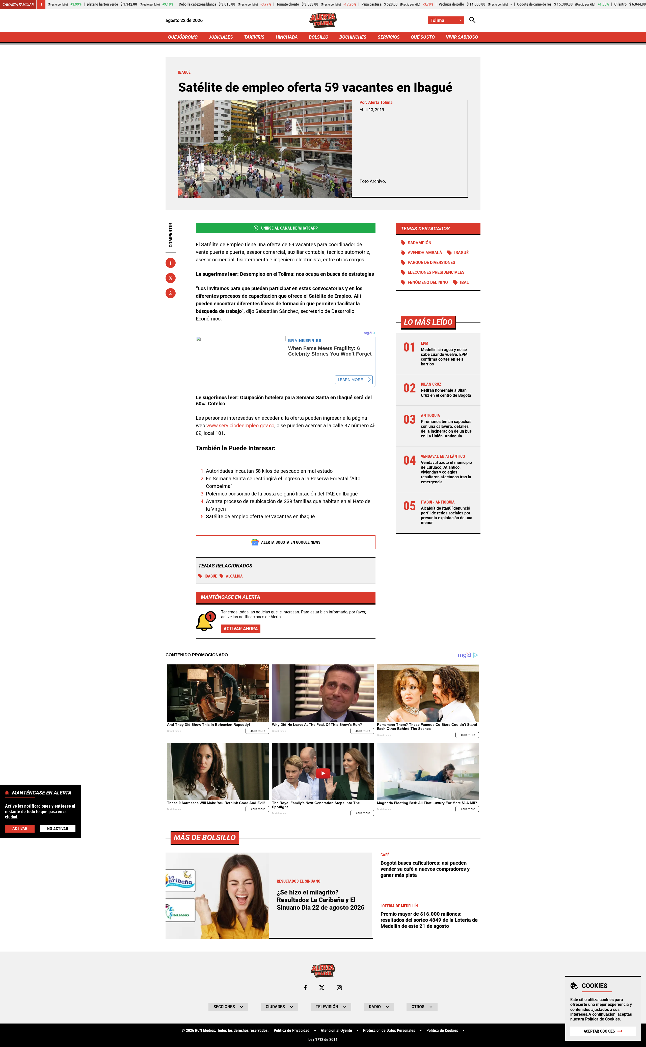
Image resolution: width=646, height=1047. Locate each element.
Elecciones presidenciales (436, 272)
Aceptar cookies (599, 1031)
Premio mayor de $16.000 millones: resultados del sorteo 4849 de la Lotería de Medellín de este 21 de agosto (429, 920)
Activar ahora (241, 629)
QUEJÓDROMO (183, 37)
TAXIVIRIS (254, 37)
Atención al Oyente (336, 1031)
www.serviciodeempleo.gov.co (240, 425)
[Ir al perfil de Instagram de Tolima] (339, 987)
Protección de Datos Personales (389, 1031)
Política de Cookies (602, 1019)
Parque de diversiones (431, 262)
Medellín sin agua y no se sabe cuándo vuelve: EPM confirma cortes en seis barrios (444, 357)
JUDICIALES (221, 37)
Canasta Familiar (18, 5)
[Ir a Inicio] (323, 20)
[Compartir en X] (171, 278)
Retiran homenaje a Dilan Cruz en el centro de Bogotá (446, 393)
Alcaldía (234, 576)
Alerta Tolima (380, 102)
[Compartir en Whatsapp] (171, 293)
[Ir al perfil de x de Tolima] (321, 987)
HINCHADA (287, 37)
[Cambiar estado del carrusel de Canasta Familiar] (40, 4)
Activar (19, 828)
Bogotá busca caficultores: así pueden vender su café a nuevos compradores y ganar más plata (425, 869)
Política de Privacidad (291, 1031)
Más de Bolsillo (205, 837)
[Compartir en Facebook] (171, 263)
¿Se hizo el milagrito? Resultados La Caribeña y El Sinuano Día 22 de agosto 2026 (320, 900)
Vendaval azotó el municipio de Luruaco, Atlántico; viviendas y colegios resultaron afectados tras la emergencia (446, 472)
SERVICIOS (389, 37)
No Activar (57, 828)
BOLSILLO (318, 37)
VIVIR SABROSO (462, 37)
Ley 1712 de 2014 (322, 1040)
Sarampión (419, 242)
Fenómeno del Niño (428, 282)
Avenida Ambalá (425, 253)
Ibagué (211, 576)
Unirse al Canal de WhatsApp (289, 228)
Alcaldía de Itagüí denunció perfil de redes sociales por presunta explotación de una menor (446, 516)
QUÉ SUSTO (423, 37)
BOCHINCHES (352, 37)
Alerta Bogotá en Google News (290, 542)
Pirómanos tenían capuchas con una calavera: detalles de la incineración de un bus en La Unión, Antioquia (446, 429)
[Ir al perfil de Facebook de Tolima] (305, 987)
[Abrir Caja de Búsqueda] (472, 20)
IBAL (464, 282)
